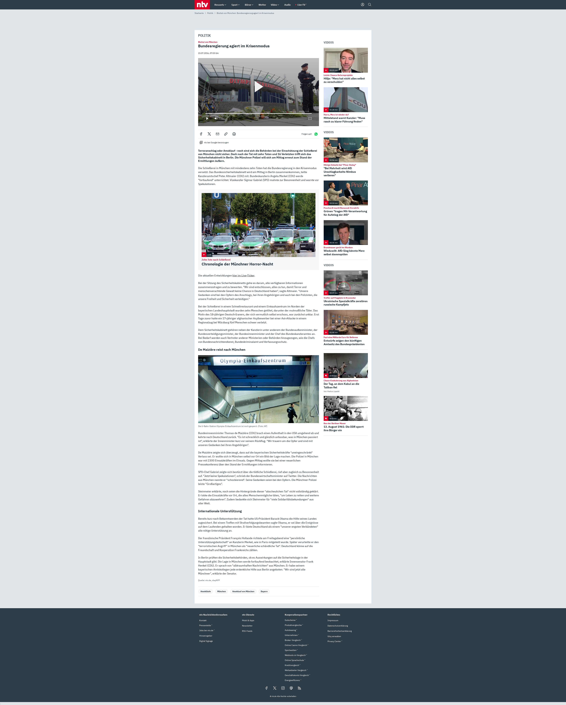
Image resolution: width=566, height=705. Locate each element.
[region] (258, 92)
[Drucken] (234, 134)
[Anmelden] (362, 4)
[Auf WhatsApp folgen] (316, 134)
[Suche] (369, 4)
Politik (210, 13)
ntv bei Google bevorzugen (216, 142)
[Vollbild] (310, 118)
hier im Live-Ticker (243, 275)
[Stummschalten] (216, 118)
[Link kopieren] (226, 134)
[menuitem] (225, 4)
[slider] (205, 113)
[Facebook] (201, 134)
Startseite (199, 13)
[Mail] (218, 134)
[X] (209, 134)
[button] (258, 391)
